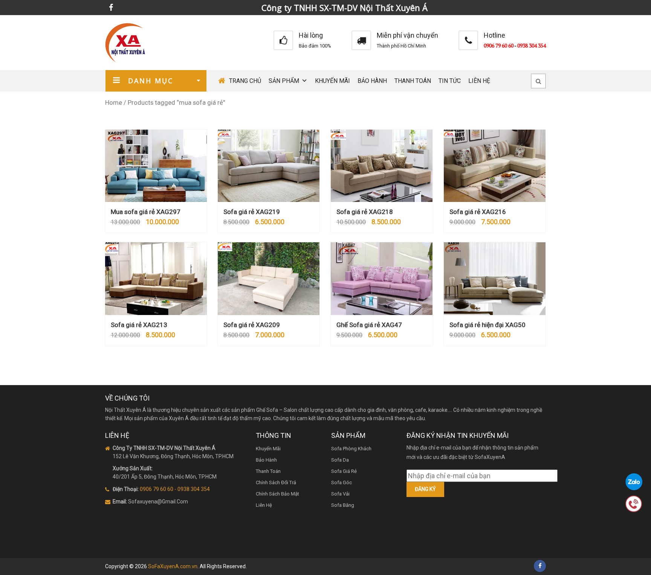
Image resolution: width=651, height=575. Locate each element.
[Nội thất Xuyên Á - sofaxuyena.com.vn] (125, 42)
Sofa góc (341, 482)
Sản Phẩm (284, 80)
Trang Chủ (245, 80)
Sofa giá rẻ (344, 471)
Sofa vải (340, 494)
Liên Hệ (479, 80)
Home (113, 102)
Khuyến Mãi (332, 80)
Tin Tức (450, 80)
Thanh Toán (412, 80)
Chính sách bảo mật (277, 494)
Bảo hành (372, 80)
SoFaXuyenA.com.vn (172, 566)
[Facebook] (111, 8)
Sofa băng (342, 505)
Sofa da (340, 460)
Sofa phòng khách (351, 448)
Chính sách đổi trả (276, 482)
